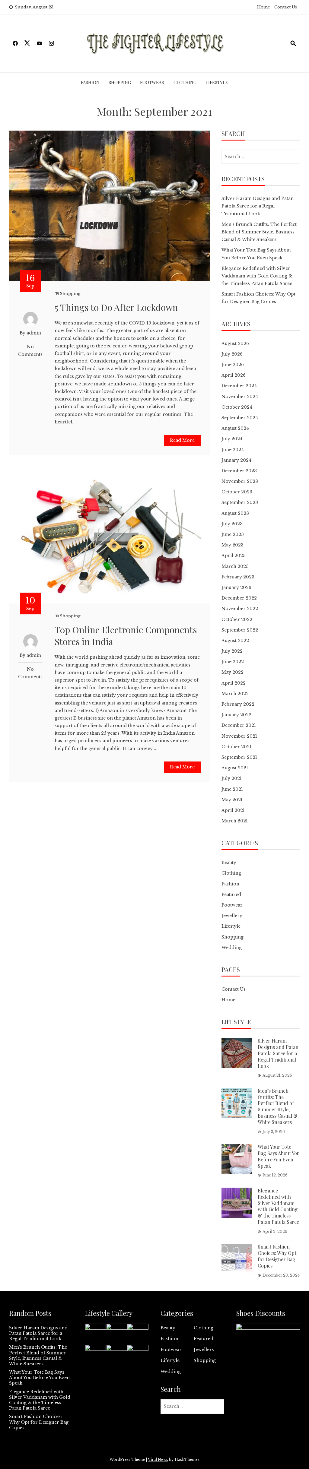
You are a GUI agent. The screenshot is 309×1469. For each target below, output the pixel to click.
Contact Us (285, 7)
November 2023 (239, 481)
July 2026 (232, 354)
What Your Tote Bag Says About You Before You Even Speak (279, 1156)
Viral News (158, 1459)
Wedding (231, 947)
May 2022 (232, 672)
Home (263, 7)
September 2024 (239, 417)
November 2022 (239, 608)
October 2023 (236, 492)
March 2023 (235, 566)
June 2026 (232, 364)
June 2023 (232, 534)
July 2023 (232, 524)
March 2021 (234, 821)
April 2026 (233, 375)
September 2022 (239, 630)
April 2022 (233, 683)
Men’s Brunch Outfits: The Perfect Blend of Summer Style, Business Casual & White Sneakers (259, 232)
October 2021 (236, 746)
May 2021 (232, 800)
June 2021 (232, 789)
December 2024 (239, 385)
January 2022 (236, 714)
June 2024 (232, 449)
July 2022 (232, 651)
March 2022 (235, 693)
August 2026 (235, 343)
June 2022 (232, 661)
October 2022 (236, 619)
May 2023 (232, 545)
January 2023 (236, 587)
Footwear (152, 82)
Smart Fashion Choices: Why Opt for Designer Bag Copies (277, 1255)
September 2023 (239, 502)
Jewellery (231, 915)
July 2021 (231, 778)
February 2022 (237, 704)
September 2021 (239, 757)
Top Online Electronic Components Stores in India (126, 635)
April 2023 (233, 555)
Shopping (120, 82)
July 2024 (232, 439)
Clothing (185, 82)
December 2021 (238, 725)
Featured (231, 894)
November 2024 (239, 396)
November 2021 (239, 736)
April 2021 (233, 810)
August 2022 (235, 640)
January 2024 (236, 460)
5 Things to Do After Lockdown (116, 307)
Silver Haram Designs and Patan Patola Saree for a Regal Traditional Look (257, 206)
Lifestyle (216, 82)
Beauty (228, 862)
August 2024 (235, 428)
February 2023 (237, 577)
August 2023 (235, 513)
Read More (182, 440)
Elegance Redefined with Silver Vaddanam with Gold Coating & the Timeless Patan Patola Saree (256, 276)
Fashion (90, 82)
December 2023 (239, 470)
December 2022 (239, 598)
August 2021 (234, 768)
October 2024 (236, 407)
